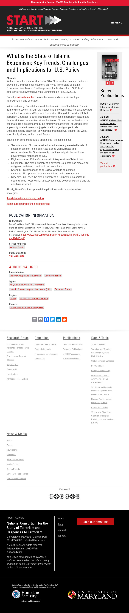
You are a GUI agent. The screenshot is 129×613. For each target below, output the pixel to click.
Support (61, 535)
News (9, 440)
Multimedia (11, 455)
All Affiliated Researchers (17, 379)
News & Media (17, 434)
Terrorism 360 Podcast (16, 479)
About (10, 517)
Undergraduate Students (45, 344)
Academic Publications (72, 349)
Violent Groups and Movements (25, 275)
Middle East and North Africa (34, 298)
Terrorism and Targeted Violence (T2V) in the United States (101, 352)
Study (60, 524)
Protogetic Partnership (100, 371)
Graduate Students (43, 349)
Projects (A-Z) (12, 365)
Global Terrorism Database (102, 361)
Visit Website (15, 256)
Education (112, 60)
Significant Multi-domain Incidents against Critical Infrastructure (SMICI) (101, 391)
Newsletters (12, 450)
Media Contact (13, 464)
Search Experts (13, 469)
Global (13, 298)
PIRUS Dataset (97, 366)
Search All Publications (73, 344)
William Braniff (17, 247)
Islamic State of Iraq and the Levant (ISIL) (30, 289)
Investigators (12, 374)
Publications (71, 338)
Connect (62, 529)
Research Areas (17, 338)
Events (9, 445)
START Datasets (98, 344)
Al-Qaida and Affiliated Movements (27, 284)
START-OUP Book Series (17, 474)
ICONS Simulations (99, 407)
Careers (19, 517)
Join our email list (96, 522)
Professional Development (46, 354)
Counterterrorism (53, 275)
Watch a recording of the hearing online (28, 203)
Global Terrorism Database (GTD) (27, 307)
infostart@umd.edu (34, 540)
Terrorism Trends (63, 289)
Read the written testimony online (25, 198)
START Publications (71, 354)
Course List (40, 359)
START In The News (15, 459)
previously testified (24, 97)
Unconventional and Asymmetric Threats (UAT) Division (18, 348)
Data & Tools (100, 338)
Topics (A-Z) (12, 369)
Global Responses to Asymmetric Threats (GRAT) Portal (100, 379)
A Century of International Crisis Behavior (109, 107)
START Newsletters (71, 359)
